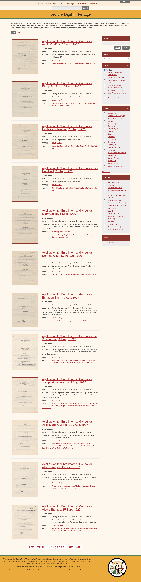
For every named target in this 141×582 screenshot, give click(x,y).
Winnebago (56, 232)
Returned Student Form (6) (117, 203)
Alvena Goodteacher (59, 146)
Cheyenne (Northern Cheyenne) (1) (116, 125)
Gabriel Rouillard (57, 103)
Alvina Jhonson (83, 406)
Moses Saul (56, 321)
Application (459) (117, 182)
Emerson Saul (65, 321)
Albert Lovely (87, 486)
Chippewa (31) (116, 129)
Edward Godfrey (57, 63)
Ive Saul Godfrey (86, 235)
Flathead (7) (115, 137)
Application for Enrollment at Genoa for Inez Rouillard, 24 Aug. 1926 (70, 169)
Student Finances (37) (117, 90)
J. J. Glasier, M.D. (62, 488)
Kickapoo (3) (115, 139)
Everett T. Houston (86, 362)
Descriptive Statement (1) (117, 216)
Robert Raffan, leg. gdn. (60, 360)
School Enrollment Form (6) (117, 205)
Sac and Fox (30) (115, 158)
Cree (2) (112, 131)
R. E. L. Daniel (69, 448)
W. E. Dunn (75, 321)
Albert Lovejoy (68, 486)
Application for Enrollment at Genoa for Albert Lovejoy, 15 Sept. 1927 (67, 465)
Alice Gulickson (64, 446)
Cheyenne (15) (116, 121)
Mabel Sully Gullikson (59, 443)
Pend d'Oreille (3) (116, 147)
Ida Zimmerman (74, 360)
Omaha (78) (114, 145)
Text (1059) (113, 243)
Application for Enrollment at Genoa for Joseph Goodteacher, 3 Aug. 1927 (67, 380)
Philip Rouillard (64, 105)
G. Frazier (89, 188)
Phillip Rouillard (69, 103)
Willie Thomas (88, 528)
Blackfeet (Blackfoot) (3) (117, 118)
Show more (106, 172)
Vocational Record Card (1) (117, 229)
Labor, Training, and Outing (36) (117, 94)
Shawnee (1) (115, 161)
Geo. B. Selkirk (47, 448)
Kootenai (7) (115, 142)
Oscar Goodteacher (86, 146)
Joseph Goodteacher (74, 403)
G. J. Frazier (80, 103)
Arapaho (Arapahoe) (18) (117, 116)
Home (40, 3)
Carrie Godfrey (79, 63)
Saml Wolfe (68, 530)
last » (79, 547)
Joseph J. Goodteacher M (69, 406)
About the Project (68, 3)
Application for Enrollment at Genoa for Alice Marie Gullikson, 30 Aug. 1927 (67, 423)
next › (71, 547)
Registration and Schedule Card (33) (117, 196)
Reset (117, 48)
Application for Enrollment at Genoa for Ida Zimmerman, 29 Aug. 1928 (69, 337)
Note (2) (112, 211)
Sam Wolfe (59, 530)
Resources (82, 3)
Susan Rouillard (79, 188)
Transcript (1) (115, 224)
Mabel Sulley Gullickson (75, 443)
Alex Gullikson (75, 446)
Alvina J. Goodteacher (59, 403)
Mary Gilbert (68, 235)
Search (85, 8)
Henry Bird (76, 235)
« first (31, 547)
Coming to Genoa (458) (117, 77)
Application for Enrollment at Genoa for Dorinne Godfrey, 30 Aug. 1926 (67, 254)
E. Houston (76, 362)
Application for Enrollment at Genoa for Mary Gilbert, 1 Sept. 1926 (67, 212)
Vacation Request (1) (117, 227)
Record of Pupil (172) (117, 188)
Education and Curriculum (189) (116, 81)
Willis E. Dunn (85, 360)
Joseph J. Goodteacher (90, 403)
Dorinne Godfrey (57, 274)
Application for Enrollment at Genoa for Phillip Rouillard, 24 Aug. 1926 (67, 84)
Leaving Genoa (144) (117, 85)
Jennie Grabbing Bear (88, 446)
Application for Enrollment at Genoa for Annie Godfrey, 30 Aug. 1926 (67, 42)
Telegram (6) (115, 208)
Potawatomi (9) (117, 155)
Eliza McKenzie (84, 321)
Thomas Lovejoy (57, 486)
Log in (124, 2)
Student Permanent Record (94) (117, 191)
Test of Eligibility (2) (117, 213)
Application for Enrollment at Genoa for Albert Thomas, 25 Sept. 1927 (67, 507)
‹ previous (40, 547)
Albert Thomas (69, 528)
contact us (46, 570)
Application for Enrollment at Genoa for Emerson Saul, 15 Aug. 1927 (67, 295)
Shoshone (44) (116, 163)
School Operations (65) (117, 88)
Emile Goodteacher (72, 146)
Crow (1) (113, 134)
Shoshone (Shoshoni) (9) (117, 166)
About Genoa (52, 3)
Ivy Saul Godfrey (57, 235)
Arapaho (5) (115, 113)
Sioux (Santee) (57, 60)
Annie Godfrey (68, 63)
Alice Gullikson (58, 448)
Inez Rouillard (69, 188)
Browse (93, 3)
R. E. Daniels (89, 103)
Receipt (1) (114, 222)
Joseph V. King (90, 63)
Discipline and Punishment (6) (117, 99)
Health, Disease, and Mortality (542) (115, 74)
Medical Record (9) (117, 200)
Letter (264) (113, 185)
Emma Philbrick (66, 362)
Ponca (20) (114, 150)
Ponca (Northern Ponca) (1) (117, 153)
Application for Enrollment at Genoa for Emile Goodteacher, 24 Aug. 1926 (67, 127)
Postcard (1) (115, 219)
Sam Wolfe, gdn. (57, 528)
